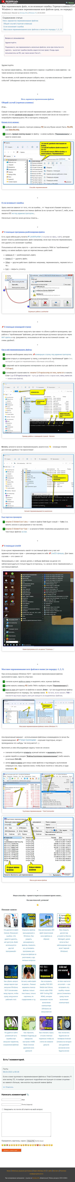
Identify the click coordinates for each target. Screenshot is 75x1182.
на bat (24, 532)
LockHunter (35, 236)
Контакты (56, 1171)
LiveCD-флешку (57, 553)
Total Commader (28, 740)
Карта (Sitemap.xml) (40, 1171)
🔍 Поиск (70, 3)
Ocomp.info (35, 1178)
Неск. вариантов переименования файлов (20, 21)
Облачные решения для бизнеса (22, 1171)
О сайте (49, 1171)
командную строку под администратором (53, 354)
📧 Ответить (8, 1087)
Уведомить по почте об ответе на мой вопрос (23, 1109)
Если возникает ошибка (14, 27)
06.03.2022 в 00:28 (11, 1072)
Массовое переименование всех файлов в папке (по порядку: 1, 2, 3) (33, 29)
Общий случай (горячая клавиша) (18, 24)
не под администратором (22, 213)
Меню (9, 1171)
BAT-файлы (6, 337)
